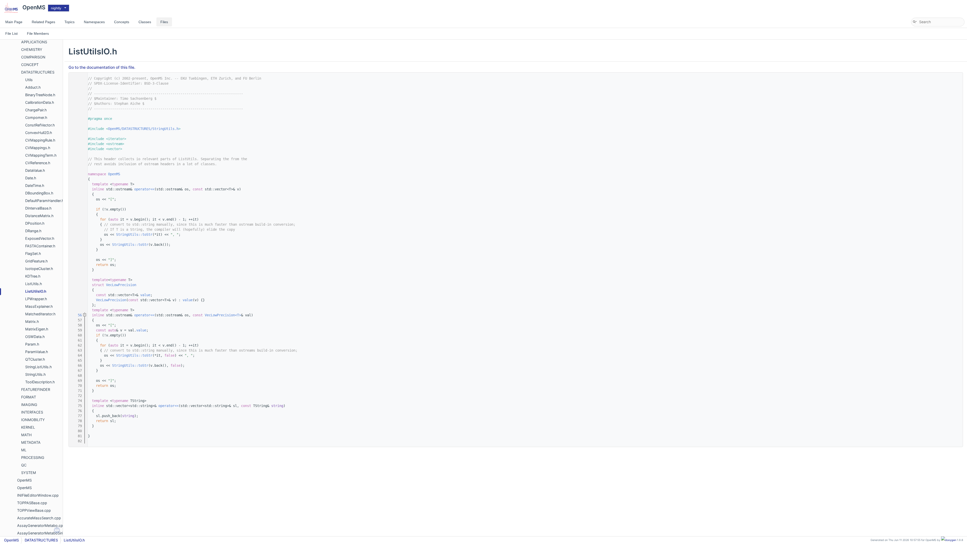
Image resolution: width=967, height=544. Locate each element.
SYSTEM (28, 472)
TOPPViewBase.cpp (34, 510)
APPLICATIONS (34, 42)
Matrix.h (32, 321)
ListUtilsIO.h (35, 291)
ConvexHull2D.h (38, 132)
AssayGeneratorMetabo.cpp (41, 525)
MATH (26, 435)
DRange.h (33, 231)
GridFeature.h (36, 261)
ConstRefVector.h (40, 125)
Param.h (32, 344)
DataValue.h (35, 170)
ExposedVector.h (39, 238)
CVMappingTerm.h (41, 155)
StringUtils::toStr (134, 234)
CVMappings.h (37, 148)
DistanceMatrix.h (39, 216)
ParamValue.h (36, 352)
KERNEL (28, 427)
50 (77, 295)
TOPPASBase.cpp (32, 503)
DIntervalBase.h (38, 208)
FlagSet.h (33, 253)
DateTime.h (34, 185)
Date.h (30, 178)
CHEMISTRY (31, 49)
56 (77, 315)
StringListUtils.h (38, 367)
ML (23, 450)
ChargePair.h (36, 110)
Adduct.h (33, 87)
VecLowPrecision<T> (223, 315)
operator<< (144, 189)
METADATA (31, 442)
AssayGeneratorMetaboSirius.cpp (45, 533)
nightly (56, 8)
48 (77, 285)
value (145, 295)
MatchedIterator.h (40, 314)
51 (77, 300)
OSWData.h (35, 336)
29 (77, 189)
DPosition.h (35, 223)
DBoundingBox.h (39, 193)
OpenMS (24, 480)
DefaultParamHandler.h (44, 200)
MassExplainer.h (39, 306)
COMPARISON (33, 57)
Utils (29, 80)
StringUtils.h (35, 374)
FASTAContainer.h (40, 246)
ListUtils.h (33, 284)
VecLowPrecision (121, 285)
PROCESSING (32, 457)
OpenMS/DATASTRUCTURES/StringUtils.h (143, 129)
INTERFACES (32, 412)
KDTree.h (33, 276)
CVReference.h (37, 163)
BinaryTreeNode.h (40, 95)
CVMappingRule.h (40, 140)
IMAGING (29, 404)
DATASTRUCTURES (37, 72)
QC (23, 465)
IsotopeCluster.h (39, 268)
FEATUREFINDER (35, 389)
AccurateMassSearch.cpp (39, 518)
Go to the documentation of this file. (101, 67)
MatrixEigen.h (36, 329)
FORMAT (28, 397)
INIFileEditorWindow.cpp (38, 495)
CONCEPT (30, 64)
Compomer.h (36, 117)
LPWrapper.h (36, 299)
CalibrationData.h (39, 102)
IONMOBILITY (33, 420)
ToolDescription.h (40, 382)
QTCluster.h (35, 359)
